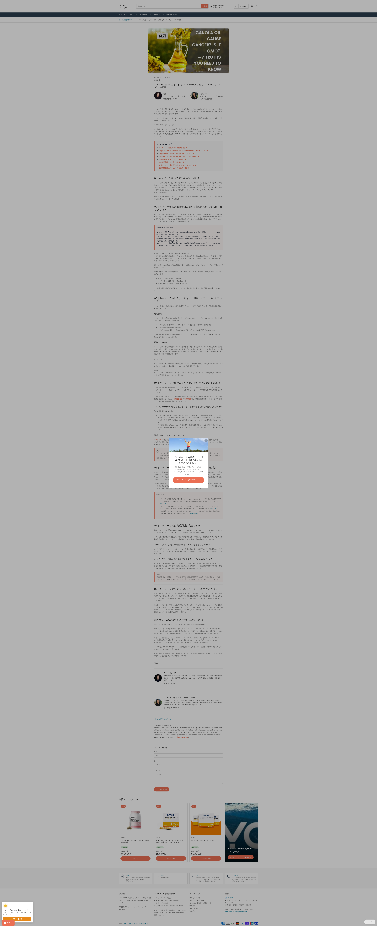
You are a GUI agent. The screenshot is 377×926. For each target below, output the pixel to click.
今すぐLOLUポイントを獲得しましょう (188, 480)
